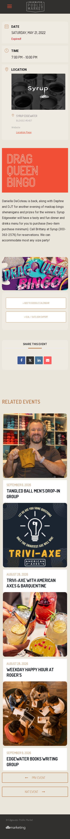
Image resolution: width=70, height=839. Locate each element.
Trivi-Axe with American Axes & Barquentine (31, 583)
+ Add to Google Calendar (36, 303)
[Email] (48, 360)
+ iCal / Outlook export (36, 316)
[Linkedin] (39, 360)
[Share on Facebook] (21, 360)
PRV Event (38, 778)
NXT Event (31, 792)
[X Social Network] (30, 360)
